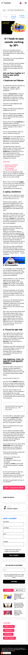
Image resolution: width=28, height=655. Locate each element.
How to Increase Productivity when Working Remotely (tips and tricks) (19, 605)
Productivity (9, 630)
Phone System (9, 626)
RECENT (9, 590)
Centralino (8, 634)
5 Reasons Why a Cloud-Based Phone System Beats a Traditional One (19, 596)
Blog (4, 10)
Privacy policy (12, 650)
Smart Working (9, 638)
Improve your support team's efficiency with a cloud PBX (18, 612)
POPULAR (20, 590)
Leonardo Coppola (12, 508)
